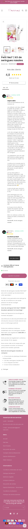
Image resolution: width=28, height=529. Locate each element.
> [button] (14, 258)
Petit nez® (11, 526)
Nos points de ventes (9, 484)
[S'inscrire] (23, 508)
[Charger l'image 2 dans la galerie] (14, 50)
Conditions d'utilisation (10, 491)
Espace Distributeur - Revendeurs (13, 487)
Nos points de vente (9, 449)
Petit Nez (5, 442)
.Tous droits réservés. (18, 526)
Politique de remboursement (11, 494)
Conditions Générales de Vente (12, 470)
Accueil (5, 439)
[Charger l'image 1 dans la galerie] (7, 50)
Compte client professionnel (11, 453)
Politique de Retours (9, 473)
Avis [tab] (4, 87)
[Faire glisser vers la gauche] (1, 50)
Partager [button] (5, 369)
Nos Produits (7, 446)
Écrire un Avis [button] (14, 83)
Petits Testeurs (7, 460)
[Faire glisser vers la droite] (26, 50)
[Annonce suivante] (26, 2)
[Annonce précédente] (1, 2)
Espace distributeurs (9, 456)
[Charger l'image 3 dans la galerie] (21, 50)
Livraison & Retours (8, 480)
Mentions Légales (8, 477)
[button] (2, 10)
